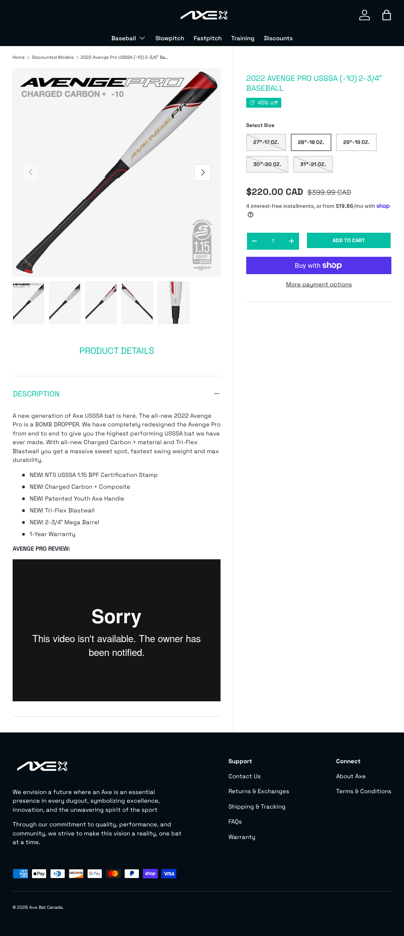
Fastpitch (208, 38)
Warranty (241, 837)
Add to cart (349, 240)
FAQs (235, 821)
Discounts (278, 38)
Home (19, 57)
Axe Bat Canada (45, 907)
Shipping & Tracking (257, 806)
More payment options (319, 284)
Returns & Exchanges (258, 791)
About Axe (351, 776)
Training (242, 38)
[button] (386, 15)
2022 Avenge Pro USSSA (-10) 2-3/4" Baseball (124, 57)
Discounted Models (53, 57)
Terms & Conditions (363, 791)
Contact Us (244, 776)
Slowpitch (169, 38)
